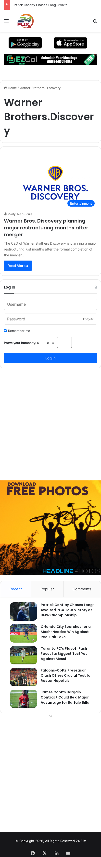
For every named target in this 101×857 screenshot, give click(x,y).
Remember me (18, 331)
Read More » (18, 266)
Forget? (88, 319)
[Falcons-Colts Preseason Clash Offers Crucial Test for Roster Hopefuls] (21, 677)
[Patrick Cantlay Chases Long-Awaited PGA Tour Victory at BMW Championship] (21, 611)
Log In (50, 358)
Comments (82, 589)
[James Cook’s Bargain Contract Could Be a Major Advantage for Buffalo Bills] (21, 699)
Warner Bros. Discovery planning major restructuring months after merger (46, 227)
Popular (47, 589)
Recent (16, 589)
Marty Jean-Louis (20, 214)
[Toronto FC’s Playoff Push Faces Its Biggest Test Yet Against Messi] (21, 655)
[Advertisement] (50, 422)
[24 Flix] (23, 20)
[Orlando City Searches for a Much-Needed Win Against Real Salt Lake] (21, 633)
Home (12, 88)
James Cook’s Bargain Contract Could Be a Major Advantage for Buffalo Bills (65, 697)
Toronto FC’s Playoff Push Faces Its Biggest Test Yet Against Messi (64, 653)
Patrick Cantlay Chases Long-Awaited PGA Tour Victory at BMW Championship (68, 610)
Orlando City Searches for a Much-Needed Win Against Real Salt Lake (66, 631)
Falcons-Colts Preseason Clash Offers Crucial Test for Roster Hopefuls (66, 675)
